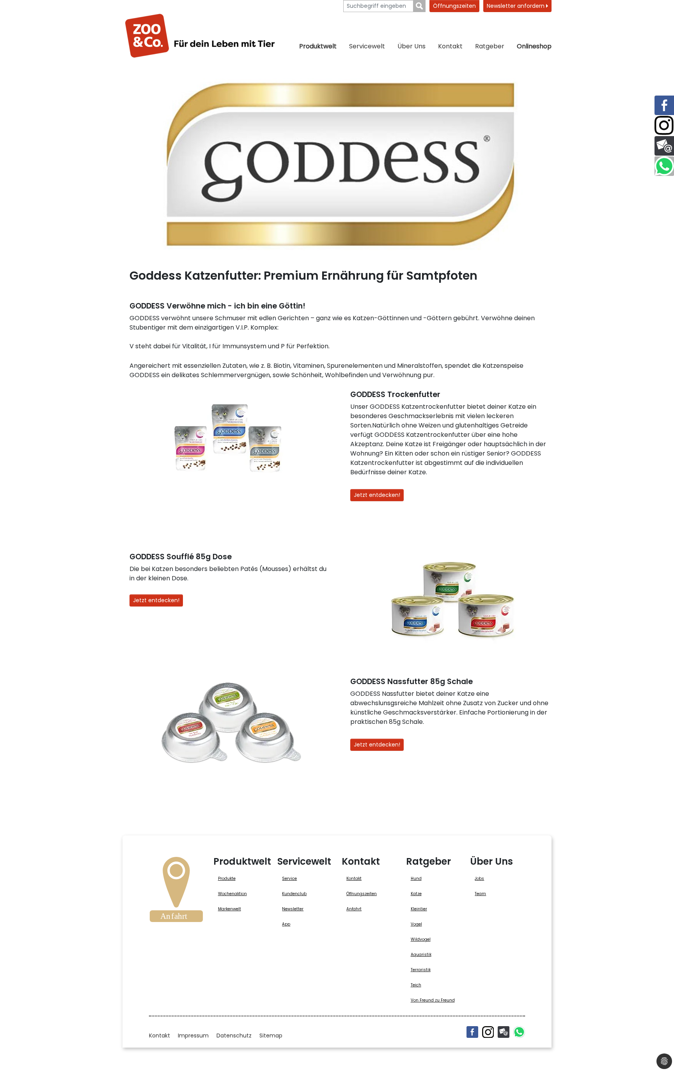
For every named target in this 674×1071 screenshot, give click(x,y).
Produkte (227, 878)
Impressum (193, 1035)
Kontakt (450, 46)
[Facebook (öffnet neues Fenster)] (472, 1032)
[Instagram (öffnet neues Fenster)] (488, 1032)
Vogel (416, 924)
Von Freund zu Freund (433, 1000)
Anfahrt (354, 909)
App (286, 924)
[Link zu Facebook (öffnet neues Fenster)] (664, 105)
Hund (416, 878)
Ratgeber (489, 46)
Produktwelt (318, 46)
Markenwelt (229, 909)
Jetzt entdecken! (377, 495)
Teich (416, 985)
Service (289, 878)
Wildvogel (421, 939)
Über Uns (411, 46)
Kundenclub (294, 894)
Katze (416, 894)
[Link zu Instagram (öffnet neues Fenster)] (664, 125)
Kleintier (419, 909)
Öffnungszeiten (454, 6)
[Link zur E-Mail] (664, 146)
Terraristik (421, 970)
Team (480, 894)
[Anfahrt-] (176, 892)
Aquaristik (421, 955)
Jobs (479, 878)
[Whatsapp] (519, 1032)
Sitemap (270, 1035)
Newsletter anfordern (516, 6)
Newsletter (292, 909)
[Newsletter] (503, 1032)
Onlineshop (534, 46)
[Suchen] (419, 6)
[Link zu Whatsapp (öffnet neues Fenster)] (664, 166)
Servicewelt (367, 46)
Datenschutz (234, 1035)
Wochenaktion (232, 894)
